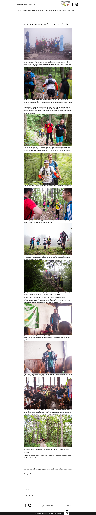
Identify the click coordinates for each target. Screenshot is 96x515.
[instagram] (77, 4)
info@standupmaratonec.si (48, 506)
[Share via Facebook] (24, 474)
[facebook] (72, 4)
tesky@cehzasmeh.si (22, 4)
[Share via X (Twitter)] (27, 474)
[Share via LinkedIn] (30, 474)
